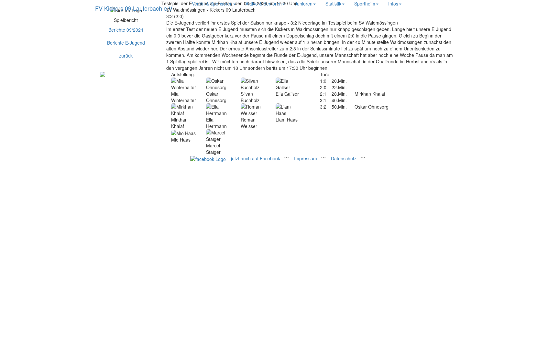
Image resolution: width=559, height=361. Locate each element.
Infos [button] (393, 3)
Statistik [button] (333, 3)
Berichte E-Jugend (126, 42)
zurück (126, 55)
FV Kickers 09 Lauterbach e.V (133, 8)
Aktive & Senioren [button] (264, 3)
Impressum (305, 158)
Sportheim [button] (364, 3)
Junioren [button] (303, 3)
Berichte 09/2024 (125, 30)
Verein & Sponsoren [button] (212, 3)
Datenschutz (343, 158)
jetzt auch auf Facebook (255, 158)
